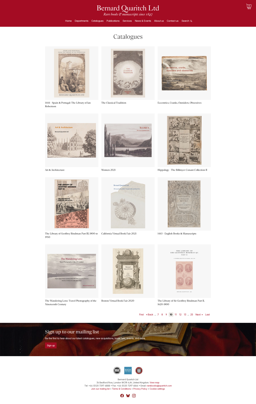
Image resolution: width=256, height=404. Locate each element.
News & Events (143, 20)
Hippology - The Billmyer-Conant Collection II (182, 170)
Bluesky (128, 395)
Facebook (122, 395)
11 (176, 314)
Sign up (51, 345)
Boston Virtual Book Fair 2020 (117, 300)
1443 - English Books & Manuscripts (177, 233)
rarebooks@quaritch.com (159, 385)
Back (150, 314)
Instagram (134, 395)
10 (171, 314)
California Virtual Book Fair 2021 (118, 233)
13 (185, 314)
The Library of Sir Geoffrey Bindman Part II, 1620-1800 (181, 302)
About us (159, 20)
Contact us (173, 20)
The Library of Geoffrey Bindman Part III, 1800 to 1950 (71, 235)
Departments (81, 20)
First (141, 314)
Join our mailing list (100, 389)
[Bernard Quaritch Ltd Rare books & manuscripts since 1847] (128, 10)
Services (127, 20)
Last (207, 314)
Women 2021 (108, 170)
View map (154, 382)
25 (191, 314)
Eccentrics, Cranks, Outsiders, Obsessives (179, 102)
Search (185, 20)
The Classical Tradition (113, 102)
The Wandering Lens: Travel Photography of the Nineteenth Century (70, 302)
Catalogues (97, 20)
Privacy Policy (140, 389)
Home (68, 20)
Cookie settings (157, 389)
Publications (113, 20)
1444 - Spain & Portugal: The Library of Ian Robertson (68, 104)
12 (180, 314)
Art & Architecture (55, 170)
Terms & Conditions (121, 389)
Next (198, 314)
